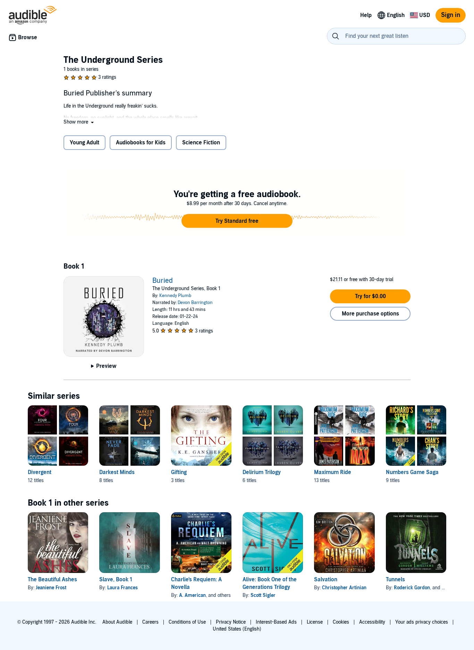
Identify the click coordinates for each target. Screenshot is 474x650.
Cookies (341, 622)
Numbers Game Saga (412, 472)
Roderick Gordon (412, 588)
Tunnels (395, 579)
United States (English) (237, 629)
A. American (192, 595)
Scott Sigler (263, 595)
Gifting (179, 472)
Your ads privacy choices (421, 622)
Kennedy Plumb (175, 295)
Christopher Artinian (344, 588)
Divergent (39, 472)
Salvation (325, 579)
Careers (150, 622)
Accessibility (372, 622)
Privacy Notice (231, 622)
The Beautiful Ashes (52, 579)
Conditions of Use (187, 622)
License (315, 622)
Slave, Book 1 (115, 579)
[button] (79, 122)
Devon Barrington (195, 302)
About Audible (117, 622)
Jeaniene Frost (51, 588)
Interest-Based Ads (276, 622)
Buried (162, 281)
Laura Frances (122, 588)
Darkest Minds (117, 472)
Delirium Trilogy (262, 472)
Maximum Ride (332, 472)
